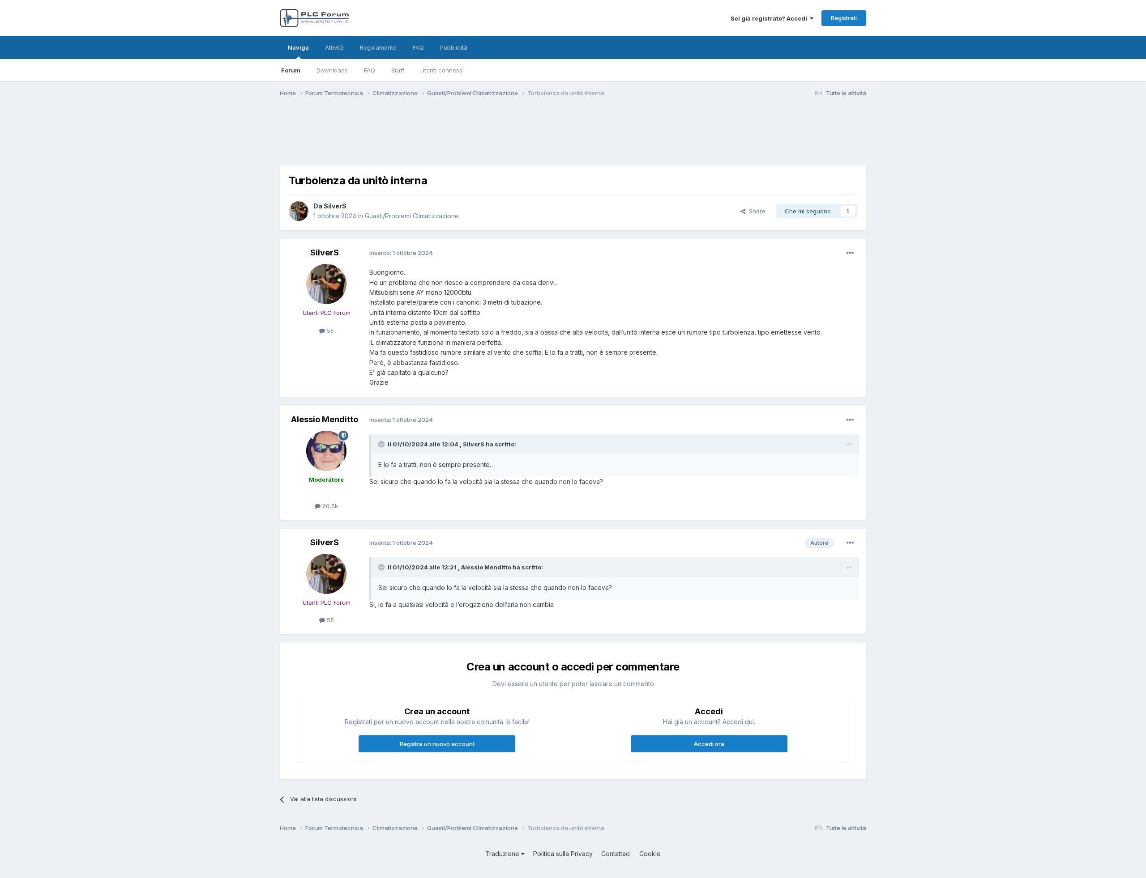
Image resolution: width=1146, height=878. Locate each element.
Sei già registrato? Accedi (770, 18)
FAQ (369, 70)
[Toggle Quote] (382, 444)
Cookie (650, 853)
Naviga (298, 47)
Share (755, 211)
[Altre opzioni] (850, 253)
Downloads (332, 70)
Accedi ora (709, 743)
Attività (334, 47)
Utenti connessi (442, 70)
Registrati (844, 17)
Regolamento (378, 47)
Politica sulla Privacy (563, 853)
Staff (397, 70)
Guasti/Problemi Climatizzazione (412, 216)
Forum (290, 70)
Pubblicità (453, 47)
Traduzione (503, 853)
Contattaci (616, 853)
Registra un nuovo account (437, 743)
